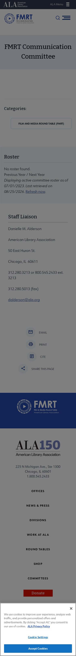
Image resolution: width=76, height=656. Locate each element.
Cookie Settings (38, 637)
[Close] (71, 608)
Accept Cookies (38, 648)
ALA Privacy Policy (39, 626)
